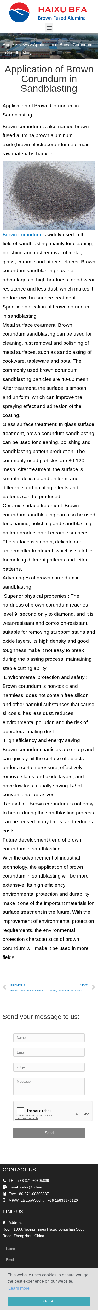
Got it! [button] (49, 1301)
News (23, 44)
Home (8, 44)
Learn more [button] (19, 1288)
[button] (49, 27)
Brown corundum (22, 234)
